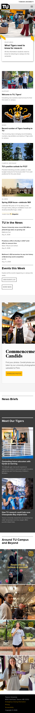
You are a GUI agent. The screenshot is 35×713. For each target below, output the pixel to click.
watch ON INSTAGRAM (12, 579)
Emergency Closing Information (15, 702)
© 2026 (14, 710)
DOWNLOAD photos (14, 374)
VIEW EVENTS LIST (9, 280)
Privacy (7, 705)
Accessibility (9, 707)
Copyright (8, 710)
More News (7, 287)
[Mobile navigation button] (32, 7)
